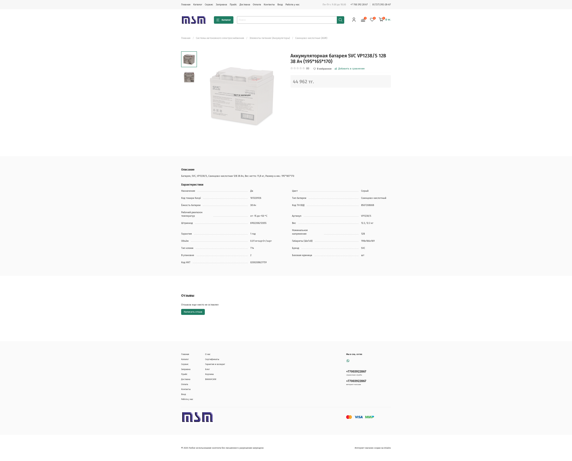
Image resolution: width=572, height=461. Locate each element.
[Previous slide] (204, 95)
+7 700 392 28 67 (359, 4)
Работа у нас (292, 4)
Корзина (209, 374)
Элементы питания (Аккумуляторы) (270, 38)
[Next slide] (280, 95)
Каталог (197, 4)
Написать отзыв (193, 311)
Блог (207, 369)
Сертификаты (212, 359)
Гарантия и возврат (215, 364)
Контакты (269, 4)
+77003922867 (356, 371)
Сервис (209, 4)
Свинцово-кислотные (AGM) (311, 38)
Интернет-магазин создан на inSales (373, 448)
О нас (207, 354)
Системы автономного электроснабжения (220, 38)
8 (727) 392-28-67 (381, 4)
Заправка (221, 4)
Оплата (257, 4)
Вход (280, 4)
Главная (186, 4)
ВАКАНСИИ (210, 379)
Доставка (245, 4)
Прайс (233, 4)
